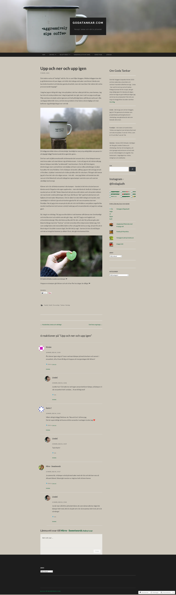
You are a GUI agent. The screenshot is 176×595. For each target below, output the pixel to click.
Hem (43, 54)
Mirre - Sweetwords (53, 466)
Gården (109, 54)
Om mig (52, 54)
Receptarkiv (64, 54)
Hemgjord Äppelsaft (122, 209)
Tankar (62, 305)
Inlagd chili (119, 244)
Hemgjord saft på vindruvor (125, 238)
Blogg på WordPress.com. (50, 591)
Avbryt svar (88, 531)
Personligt (56, 305)
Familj (46, 305)
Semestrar (98, 54)
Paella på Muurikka (122, 231)
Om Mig (112, 102)
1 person (54, 364)
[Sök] (132, 169)
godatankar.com (88, 22)
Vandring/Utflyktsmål (82, 54)
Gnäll (50, 305)
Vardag (67, 305)
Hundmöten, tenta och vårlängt (51, 324)
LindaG (55, 377)
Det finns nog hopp (95, 324)
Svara (48, 369)
